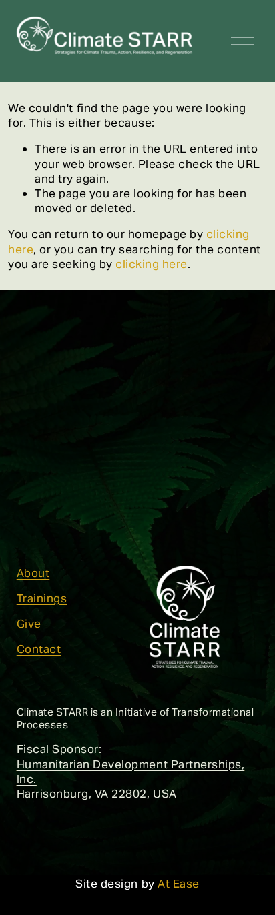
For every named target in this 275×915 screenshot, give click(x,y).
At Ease (179, 883)
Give (29, 623)
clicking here (151, 264)
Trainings (42, 598)
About (33, 573)
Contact (39, 649)
